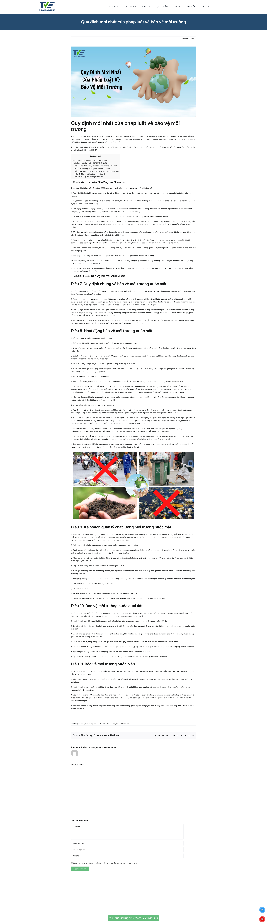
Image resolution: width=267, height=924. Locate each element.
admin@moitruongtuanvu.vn (82, 724)
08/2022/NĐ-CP (93, 147)
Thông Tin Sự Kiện (113, 724)
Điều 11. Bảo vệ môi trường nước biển (88, 177)
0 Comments (125, 724)
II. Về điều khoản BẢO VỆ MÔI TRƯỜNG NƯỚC (89, 163)
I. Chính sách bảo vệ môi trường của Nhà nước (90, 160)
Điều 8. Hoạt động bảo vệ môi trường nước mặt (92, 169)
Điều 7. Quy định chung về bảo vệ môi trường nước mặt (95, 166)
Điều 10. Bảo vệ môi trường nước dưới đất (90, 174)
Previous (185, 38)
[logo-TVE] (47, 2)
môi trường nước (130, 330)
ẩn (99, 156)
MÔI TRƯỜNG (109, 276)
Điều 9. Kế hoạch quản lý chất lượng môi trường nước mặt (96, 171)
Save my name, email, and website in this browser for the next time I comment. (105, 863)
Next (192, 38)
